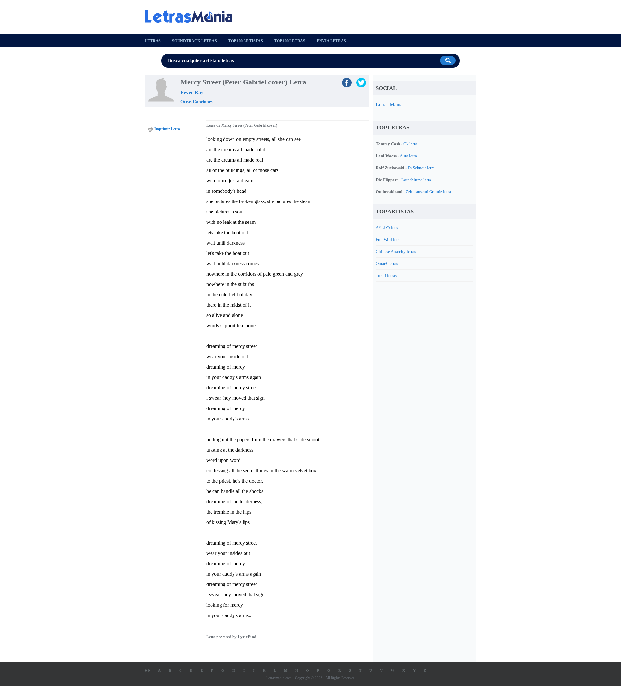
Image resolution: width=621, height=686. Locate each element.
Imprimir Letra (167, 129)
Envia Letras (331, 41)
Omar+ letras (387, 263)
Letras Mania (389, 104)
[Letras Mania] (192, 16)
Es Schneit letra (421, 167)
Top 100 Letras (289, 41)
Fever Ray (191, 92)
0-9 (147, 670)
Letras (153, 41)
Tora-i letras (386, 275)
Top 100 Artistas (245, 41)
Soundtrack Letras (194, 41)
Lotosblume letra (416, 179)
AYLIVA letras (388, 227)
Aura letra (408, 155)
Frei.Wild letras (389, 239)
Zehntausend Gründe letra (428, 191)
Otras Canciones (196, 101)
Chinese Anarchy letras (396, 251)
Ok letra (410, 143)
